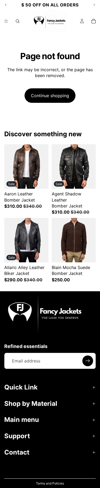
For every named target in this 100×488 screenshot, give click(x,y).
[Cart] (93, 21)
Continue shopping (50, 95)
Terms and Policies (50, 483)
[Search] (17, 21)
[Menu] (6, 21)
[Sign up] (87, 360)
